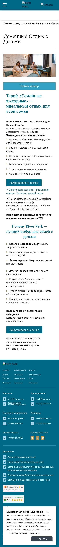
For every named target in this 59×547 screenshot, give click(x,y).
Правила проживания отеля (22, 457)
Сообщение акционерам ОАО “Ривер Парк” (29, 480)
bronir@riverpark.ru (16, 399)
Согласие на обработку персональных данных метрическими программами (30, 468)
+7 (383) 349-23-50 (43, 423)
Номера (6, 370)
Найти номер (29, 86)
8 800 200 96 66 (42, 10)
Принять (42, 538)
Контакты (7, 383)
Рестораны (18, 374)
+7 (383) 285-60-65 (15, 438)
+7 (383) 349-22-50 (15, 423)
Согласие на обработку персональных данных (30, 475)
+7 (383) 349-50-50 (43, 404)
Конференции (35, 374)
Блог (31, 378)
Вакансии (33, 383)
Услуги (5, 374)
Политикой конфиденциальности (25, 533)
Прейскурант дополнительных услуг (26, 462)
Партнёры (18, 383)
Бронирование (20, 370)
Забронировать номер (24, 182)
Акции (32, 370)
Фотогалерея (19, 378)
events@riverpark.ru (16, 418)
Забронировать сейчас (24, 329)
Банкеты (6, 378)
